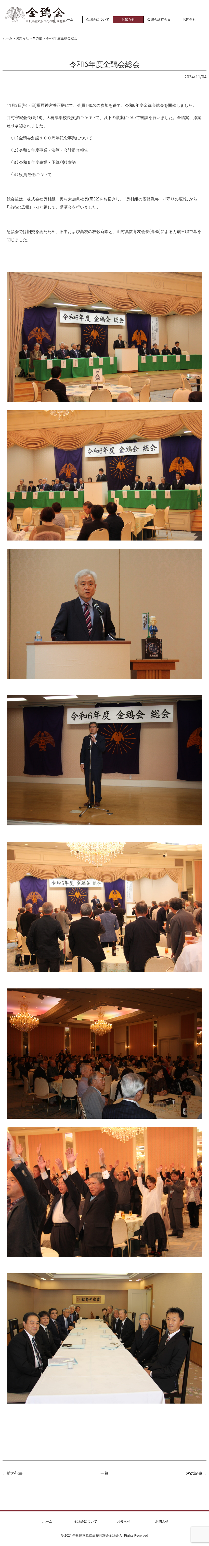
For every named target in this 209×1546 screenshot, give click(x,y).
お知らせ (16, 77)
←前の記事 (13, 1473)
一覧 (104, 1473)
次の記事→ (196, 1473)
